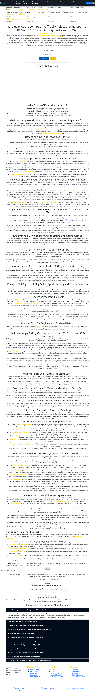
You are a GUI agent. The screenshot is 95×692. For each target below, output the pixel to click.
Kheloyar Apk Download (78, 676)
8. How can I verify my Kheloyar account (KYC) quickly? (24, 645)
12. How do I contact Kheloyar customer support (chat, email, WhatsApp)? (29, 660)
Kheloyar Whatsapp (35, 676)
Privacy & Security (56, 675)
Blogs (52, 669)
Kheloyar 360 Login (62, 219)
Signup (88, 3)
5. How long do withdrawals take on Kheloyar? (21, 633)
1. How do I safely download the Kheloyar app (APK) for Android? (27, 610)
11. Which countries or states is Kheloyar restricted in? (24, 656)
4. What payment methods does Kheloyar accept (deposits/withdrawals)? (29, 629)
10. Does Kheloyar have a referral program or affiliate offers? (25, 652)
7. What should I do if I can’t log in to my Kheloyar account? (25, 641)
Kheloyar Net (33, 675)
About (52, 671)
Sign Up (47, 568)
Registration (44, 59)
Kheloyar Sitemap (34, 669)
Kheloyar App (75, 671)
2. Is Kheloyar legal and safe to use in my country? (22, 621)
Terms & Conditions (56, 673)
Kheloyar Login (76, 673)
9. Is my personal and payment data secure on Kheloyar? (24, 649)
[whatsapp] (8, 3)
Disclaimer (75, 669)
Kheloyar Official (34, 673)
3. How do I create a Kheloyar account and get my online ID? (25, 625)
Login (93, 3)
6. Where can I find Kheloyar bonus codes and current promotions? (27, 637)
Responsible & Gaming (57, 676)
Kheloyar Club (33, 671)
